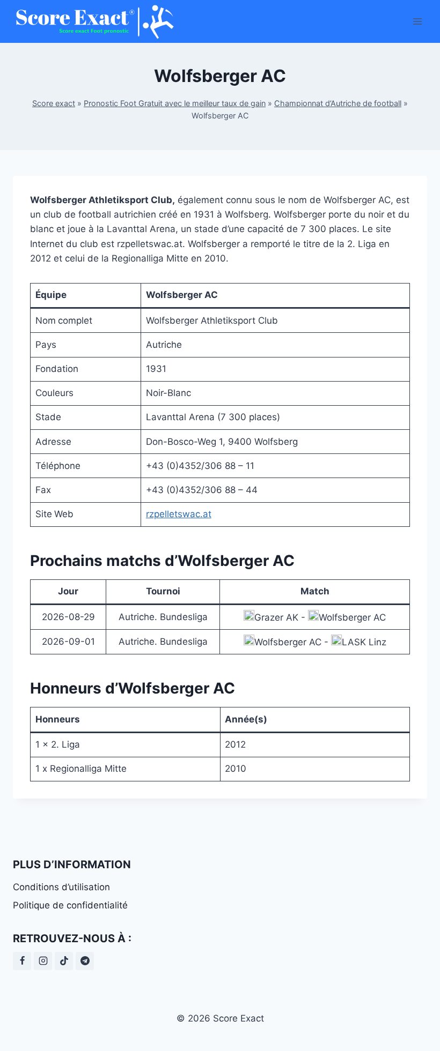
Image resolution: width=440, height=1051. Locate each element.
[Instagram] (43, 961)
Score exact (53, 103)
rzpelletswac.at (178, 514)
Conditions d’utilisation (61, 887)
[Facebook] (22, 961)
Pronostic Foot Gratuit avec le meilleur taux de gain (175, 103)
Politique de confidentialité (70, 905)
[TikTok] (64, 961)
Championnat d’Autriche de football (337, 103)
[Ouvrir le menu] (417, 21)
